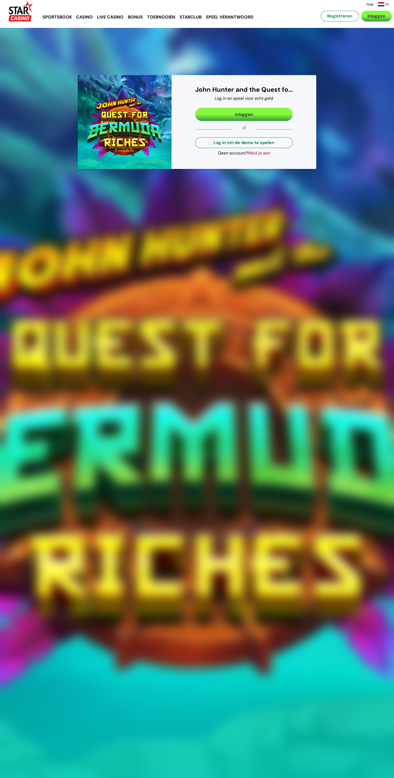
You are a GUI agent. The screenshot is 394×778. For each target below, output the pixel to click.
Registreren (339, 16)
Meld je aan (259, 153)
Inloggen (376, 16)
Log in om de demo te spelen (244, 142)
